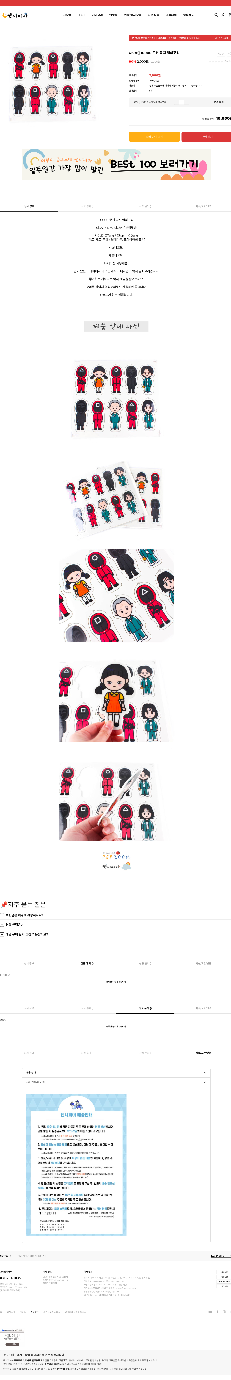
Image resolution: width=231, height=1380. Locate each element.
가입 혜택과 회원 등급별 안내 (32, 1255)
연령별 (113, 15)
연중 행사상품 (133, 15)
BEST (81, 15)
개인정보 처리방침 (51, 1311)
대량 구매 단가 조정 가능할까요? (27, 934)
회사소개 (11, 1311)
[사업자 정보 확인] (119, 1284)
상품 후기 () (87, 206)
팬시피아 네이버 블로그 (75, 1311)
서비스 (23, 1311)
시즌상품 (153, 15)
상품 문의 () (145, 206)
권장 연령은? (14, 925)
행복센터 (188, 15)
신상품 (67, 15)
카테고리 (97, 15)
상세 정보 (29, 206)
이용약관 (34, 1311)
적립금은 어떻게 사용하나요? (24, 915)
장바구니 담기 (154, 136)
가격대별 (171, 15)
